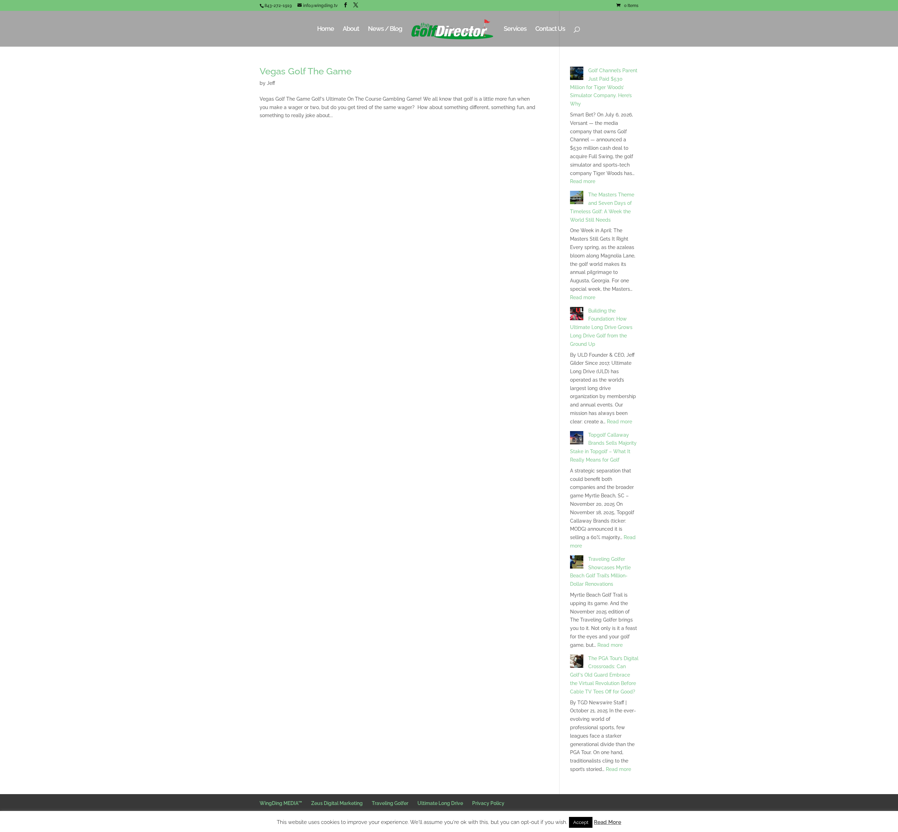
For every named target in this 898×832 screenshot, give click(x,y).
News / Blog (385, 29)
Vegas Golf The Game (305, 71)
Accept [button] (580, 822)
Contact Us (550, 29)
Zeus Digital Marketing (337, 803)
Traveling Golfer (390, 803)
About (351, 29)
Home (325, 29)
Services (515, 29)
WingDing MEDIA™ (281, 803)
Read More (607, 822)
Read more (582, 181)
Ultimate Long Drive (440, 803)
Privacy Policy (488, 803)
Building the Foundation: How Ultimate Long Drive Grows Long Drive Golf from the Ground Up (601, 327)
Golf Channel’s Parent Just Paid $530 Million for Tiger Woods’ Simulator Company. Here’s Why (603, 87)
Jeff (271, 83)
